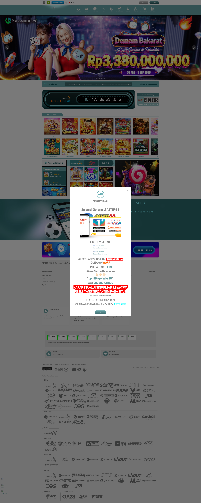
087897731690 (103, 282)
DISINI (109, 267)
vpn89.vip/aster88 (100, 278)
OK (100, 312)
